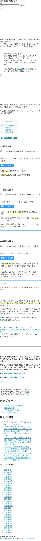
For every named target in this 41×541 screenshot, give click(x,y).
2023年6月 (8, 490)
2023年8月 (8, 488)
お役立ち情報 (9, 408)
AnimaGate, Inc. (28, 538)
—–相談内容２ (7, 130)
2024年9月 (8, 474)
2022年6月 (8, 512)
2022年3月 (8, 517)
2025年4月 (8, 470)
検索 (22, 5)
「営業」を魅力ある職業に (14, 405)
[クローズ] (1, 8)
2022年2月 (8, 519)
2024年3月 (8, 477)
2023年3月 (8, 497)
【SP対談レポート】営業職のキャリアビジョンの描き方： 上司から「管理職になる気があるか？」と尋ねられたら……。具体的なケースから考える (18, 431)
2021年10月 (8, 528)
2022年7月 (8, 510)
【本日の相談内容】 (9, 125)
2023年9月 (8, 486)
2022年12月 (8, 503)
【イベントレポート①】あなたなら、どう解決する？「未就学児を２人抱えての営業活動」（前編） (17, 449)
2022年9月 (8, 508)
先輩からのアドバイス (8, 35)
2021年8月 (8, 532)
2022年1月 (8, 521)
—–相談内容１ (7, 127)
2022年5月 (8, 515)
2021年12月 (8, 524)
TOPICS (3, 320)
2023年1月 (8, 501)
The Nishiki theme (6, 538)
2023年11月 (8, 481)
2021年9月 (8, 530)
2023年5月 (8, 492)
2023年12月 (8, 479)
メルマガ (21, 69)
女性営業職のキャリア (12, 412)
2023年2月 (8, 499)
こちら (27, 394)
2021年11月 (8, 526)
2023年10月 (8, 483)
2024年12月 (8, 472)
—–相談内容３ (7, 132)
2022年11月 (8, 506)
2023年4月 (8, 494)
